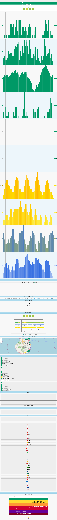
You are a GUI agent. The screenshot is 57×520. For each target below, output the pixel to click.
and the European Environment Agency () (46, 298)
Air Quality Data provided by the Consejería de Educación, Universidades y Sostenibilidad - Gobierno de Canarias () (21, 298)
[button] (25, 353)
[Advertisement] (23, 289)
